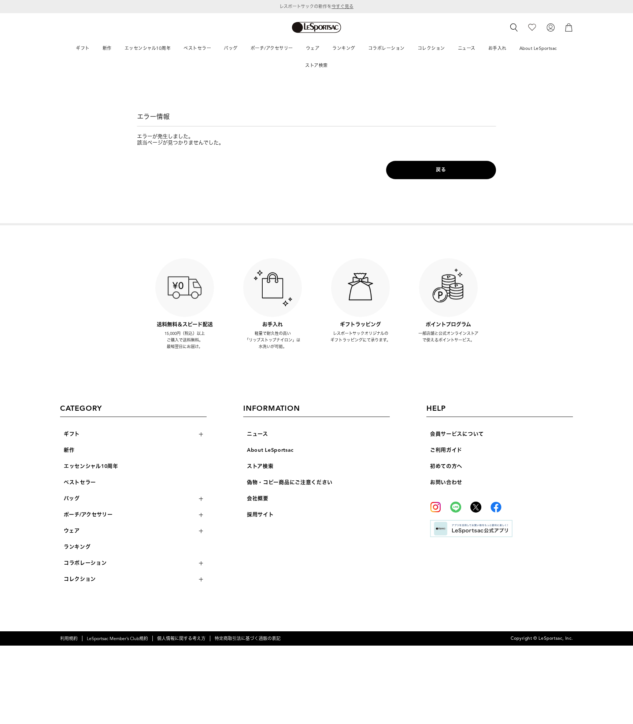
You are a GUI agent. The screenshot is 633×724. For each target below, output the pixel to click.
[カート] (569, 27)
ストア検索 (260, 466)
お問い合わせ (446, 482)
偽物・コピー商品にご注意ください (290, 482)
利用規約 (69, 638)
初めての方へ (446, 466)
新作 (69, 450)
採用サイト (260, 514)
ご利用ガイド (446, 450)
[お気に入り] (532, 27)
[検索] (514, 27)
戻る (441, 170)
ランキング (77, 547)
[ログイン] (551, 27)
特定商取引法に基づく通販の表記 (248, 638)
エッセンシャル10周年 (91, 466)
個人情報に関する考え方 (181, 638)
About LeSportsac (270, 450)
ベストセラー (80, 482)
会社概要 (258, 498)
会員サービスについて (457, 434)
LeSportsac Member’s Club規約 (117, 638)
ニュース (257, 434)
